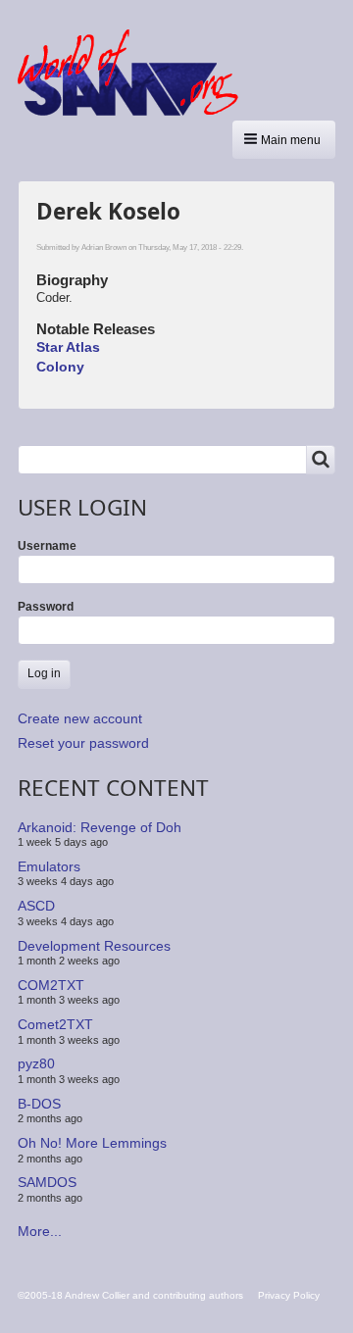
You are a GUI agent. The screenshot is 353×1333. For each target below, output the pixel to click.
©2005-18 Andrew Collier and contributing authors (130, 1295)
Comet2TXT (55, 1024)
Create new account (80, 718)
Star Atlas (68, 347)
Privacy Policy (289, 1295)
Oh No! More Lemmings (92, 1143)
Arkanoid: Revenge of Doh (99, 826)
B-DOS (39, 1103)
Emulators (49, 866)
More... (40, 1231)
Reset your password (83, 743)
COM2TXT (51, 985)
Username (47, 546)
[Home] (135, 72)
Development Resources (94, 945)
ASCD (36, 905)
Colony (60, 366)
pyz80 (36, 1063)
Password (46, 607)
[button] (283, 140)
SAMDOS (47, 1182)
